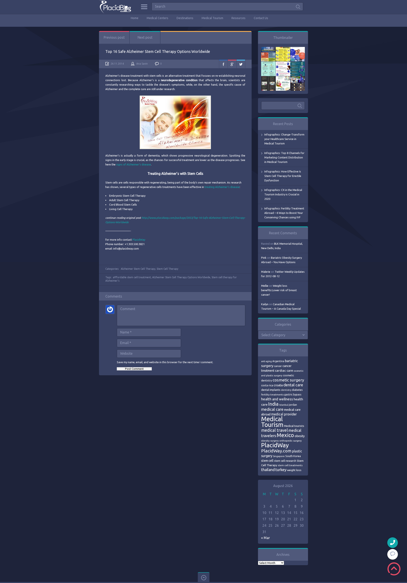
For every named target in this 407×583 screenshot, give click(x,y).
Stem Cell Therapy (167, 268)
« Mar (265, 538)
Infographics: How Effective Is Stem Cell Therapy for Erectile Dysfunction (282, 176)
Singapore (279, 456)
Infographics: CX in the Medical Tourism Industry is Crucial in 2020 (283, 194)
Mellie (264, 285)
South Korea (293, 456)
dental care (293, 385)
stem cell (267, 460)
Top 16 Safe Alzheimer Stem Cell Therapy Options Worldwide (157, 51)
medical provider (284, 414)
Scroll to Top (394, 569)
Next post (145, 37)
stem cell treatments (290, 465)
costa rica (267, 385)
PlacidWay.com (276, 450)
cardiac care (284, 370)
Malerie (265, 271)
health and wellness (277, 399)
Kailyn (264, 304)
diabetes (297, 389)
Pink (263, 257)
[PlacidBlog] (115, 7)
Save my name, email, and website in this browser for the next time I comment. (165, 362)
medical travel (274, 430)
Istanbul (283, 405)
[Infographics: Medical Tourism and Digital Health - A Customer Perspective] (297, 78)
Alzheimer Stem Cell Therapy (138, 268)
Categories (144, 6)
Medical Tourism (212, 18)
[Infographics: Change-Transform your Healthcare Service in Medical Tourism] (268, 49)
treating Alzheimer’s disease (222, 186)
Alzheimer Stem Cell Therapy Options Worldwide (181, 277)
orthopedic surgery (290, 440)
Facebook (223, 64)
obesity (300, 436)
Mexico (285, 435)
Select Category (273, 335)
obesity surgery (270, 440)
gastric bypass (292, 394)
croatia (278, 385)
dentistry (286, 390)
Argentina (278, 361)
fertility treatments (272, 394)
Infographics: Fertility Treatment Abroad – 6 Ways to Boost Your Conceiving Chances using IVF (284, 213)
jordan (293, 404)
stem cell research (285, 460)
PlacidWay (138, 239)
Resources (238, 18)
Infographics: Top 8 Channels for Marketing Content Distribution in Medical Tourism (284, 157)
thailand (268, 469)
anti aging (266, 361)
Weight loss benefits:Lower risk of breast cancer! (279, 290)
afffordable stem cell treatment (132, 277)
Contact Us (261, 18)
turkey (280, 469)
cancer (278, 366)
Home (134, 18)
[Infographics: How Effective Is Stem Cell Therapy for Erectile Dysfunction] (297, 49)
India (273, 404)
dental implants (270, 389)
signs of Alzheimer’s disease (133, 164)
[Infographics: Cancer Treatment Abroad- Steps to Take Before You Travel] (268, 78)
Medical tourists (294, 426)
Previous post (114, 37)
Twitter (241, 64)
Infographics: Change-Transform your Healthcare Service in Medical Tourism (284, 139)
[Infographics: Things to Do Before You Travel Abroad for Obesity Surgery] (283, 78)
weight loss (294, 470)
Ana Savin (142, 63)
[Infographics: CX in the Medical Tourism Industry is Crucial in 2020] (268, 63)
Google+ (232, 64)
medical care (272, 409)
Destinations (185, 18)
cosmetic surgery (288, 380)
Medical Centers (157, 18)
